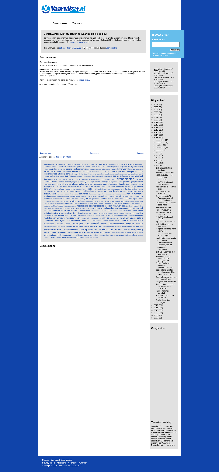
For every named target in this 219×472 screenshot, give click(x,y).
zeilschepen (71, 238)
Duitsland (139, 176)
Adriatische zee (78, 164)
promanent (127, 203)
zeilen (52, 237)
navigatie (84, 198)
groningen (47, 184)
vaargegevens (96, 218)
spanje (63, 213)
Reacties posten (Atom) (61, 157)
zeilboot (46, 238)
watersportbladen (71, 230)
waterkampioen (108, 226)
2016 (156, 130)
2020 (156, 120)
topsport (97, 215)
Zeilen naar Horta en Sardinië (164, 169)
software (56, 213)
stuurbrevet (123, 213)
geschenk (81, 182)
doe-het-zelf (118, 176)
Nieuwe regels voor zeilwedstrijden (163, 192)
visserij (63, 226)
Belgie (54, 169)
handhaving (124, 184)
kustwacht (60, 194)
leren (76, 194)
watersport (138, 226)
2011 (156, 308)
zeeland (95, 235)
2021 (156, 117)
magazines (110, 194)
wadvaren (79, 226)
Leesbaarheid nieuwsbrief (161, 248)
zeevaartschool (122, 235)
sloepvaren (127, 211)
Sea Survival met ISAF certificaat (165, 297)
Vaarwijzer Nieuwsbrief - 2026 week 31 (164, 78)
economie (63, 179)
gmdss (109, 182)
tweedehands (122, 215)
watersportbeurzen (52, 229)
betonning (106, 169)
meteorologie (99, 196)
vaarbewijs (60, 218)
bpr (67, 174)
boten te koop (59, 174)
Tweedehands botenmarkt (161, 179)
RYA (79, 208)
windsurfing (139, 232)
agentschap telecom (96, 164)
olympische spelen (50, 201)
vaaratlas (139, 215)
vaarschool (96, 220)
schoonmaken (96, 211)
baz (104, 167)
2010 (156, 310)
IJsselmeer (63, 186)
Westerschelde (110, 232)
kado (122, 189)
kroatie (140, 191)
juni (157, 155)
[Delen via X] (92, 48)
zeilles (64, 238)
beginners (123, 167)
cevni (141, 174)
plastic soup (54, 203)
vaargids (105, 218)
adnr (69, 164)
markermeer (61, 196)
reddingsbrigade (57, 206)
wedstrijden (80, 232)
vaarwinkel (92, 223)
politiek (94, 203)
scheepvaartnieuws (70, 210)
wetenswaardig (121, 232)
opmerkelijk (116, 201)
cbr (129, 174)
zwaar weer (94, 238)
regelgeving (82, 206)
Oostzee (108, 201)
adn (65, 164)
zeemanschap (104, 235)
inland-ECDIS (80, 186)
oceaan (140, 199)
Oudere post (142, 153)
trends (103, 215)
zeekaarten (86, 235)
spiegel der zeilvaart (74, 213)
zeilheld (58, 238)
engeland (100, 179)
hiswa (140, 184)
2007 (156, 318)
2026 (156, 105)
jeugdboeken (80, 189)
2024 (156, 110)
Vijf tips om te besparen (165, 222)
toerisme (83, 215)
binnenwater (67, 172)
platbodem (62, 203)
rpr (77, 208)
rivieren (59, 208)
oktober (159, 145)
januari (159, 303)
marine (53, 196)
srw (90, 213)
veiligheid (130, 223)
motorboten (48, 199)
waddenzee (70, 226)
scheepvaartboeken (52, 211)
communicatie (49, 176)
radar (140, 203)
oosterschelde (99, 201)
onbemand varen (63, 201)
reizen (109, 206)
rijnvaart (136, 206)
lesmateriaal (83, 194)
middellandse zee (111, 196)
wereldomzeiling (97, 232)
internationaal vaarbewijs (114, 187)
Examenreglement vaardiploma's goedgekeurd (163, 259)
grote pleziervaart (110, 184)
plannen (46, 203)
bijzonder (114, 169)
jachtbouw (138, 187)
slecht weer (117, 211)
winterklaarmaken (62, 235)
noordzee (124, 199)
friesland (68, 182)
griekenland (138, 182)
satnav (92, 208)
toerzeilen (90, 215)
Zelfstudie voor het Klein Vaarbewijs (165, 253)
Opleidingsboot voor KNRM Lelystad (164, 234)
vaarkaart (124, 218)
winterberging (49, 235)
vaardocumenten (73, 218)
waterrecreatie (127, 226)
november (160, 143)
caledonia (108, 174)
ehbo (69, 179)
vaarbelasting (49, 218)
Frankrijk (61, 182)
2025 (156, 107)
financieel (48, 182)
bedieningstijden (113, 167)
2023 (156, 112)
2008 (156, 315)
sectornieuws (107, 211)
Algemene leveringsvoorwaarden (72, 463)
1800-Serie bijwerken (164, 175)
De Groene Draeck (163, 275)
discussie (109, 176)
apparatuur (139, 164)
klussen (123, 191)
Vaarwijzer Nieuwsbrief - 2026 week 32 (164, 74)
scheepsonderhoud (124, 208)
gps (132, 182)
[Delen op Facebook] (95, 48)
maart (158, 163)
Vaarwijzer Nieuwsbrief (165, 173)
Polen (85, 203)
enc (94, 179)
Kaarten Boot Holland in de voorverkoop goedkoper (165, 286)
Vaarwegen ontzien (163, 207)
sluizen (134, 211)
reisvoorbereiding (97, 206)
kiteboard (72, 191)
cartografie (116, 174)
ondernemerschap (87, 201)
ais (107, 164)
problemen (107, 203)
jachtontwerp (70, 189)
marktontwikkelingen (72, 196)
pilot (141, 201)
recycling (47, 206)
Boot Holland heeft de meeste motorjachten (165, 271)
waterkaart (97, 226)
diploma (103, 176)
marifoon (47, 196)
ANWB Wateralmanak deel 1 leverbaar (164, 183)
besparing (99, 169)
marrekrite (84, 196)
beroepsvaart (90, 169)
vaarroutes (86, 220)
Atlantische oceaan (51, 167)
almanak (112, 164)
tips (66, 215)
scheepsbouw (110, 208)
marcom (129, 194)
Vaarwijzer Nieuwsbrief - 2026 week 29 (164, 87)
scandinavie (99, 208)
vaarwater (59, 224)
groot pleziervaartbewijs (77, 184)
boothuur (139, 172)
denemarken (87, 176)
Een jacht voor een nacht (166, 282)
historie (133, 184)
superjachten (137, 213)
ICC (54, 186)
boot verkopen (128, 172)
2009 (156, 313)
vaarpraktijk (48, 220)
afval (86, 164)
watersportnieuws (110, 229)
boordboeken (97, 172)
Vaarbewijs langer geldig (166, 238)
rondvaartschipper (69, 208)
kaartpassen (115, 189)
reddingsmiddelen (70, 206)
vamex (104, 223)
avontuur (99, 167)
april (158, 160)
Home (45, 23)
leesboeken (69, 194)
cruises (56, 176)
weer (88, 232)
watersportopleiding (133, 229)
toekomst (76, 215)
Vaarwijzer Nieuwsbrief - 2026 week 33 (164, 70)
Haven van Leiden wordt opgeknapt (165, 204)
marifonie (138, 194)
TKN (70, 215)
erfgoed (107, 179)
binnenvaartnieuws (52, 171)
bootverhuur (48, 174)
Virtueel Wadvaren (163, 210)
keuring (140, 189)
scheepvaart (138, 208)
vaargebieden (85, 218)
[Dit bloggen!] (89, 48)
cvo (66, 176)
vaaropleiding (111, 48)
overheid (124, 201)
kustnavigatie (50, 194)
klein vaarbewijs (111, 191)
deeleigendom (77, 176)
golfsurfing (126, 182)
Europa (113, 179)
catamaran (124, 174)
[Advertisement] (74, 253)
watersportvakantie (51, 232)
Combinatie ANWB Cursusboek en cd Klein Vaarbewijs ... (164, 198)
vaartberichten (114, 220)
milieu (121, 196)
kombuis (134, 191)
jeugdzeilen (91, 189)
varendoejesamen (116, 224)
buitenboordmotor (90, 174)
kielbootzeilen (48, 191)
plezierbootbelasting (74, 203)
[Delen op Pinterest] (98, 48)
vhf (59, 226)
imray (72, 186)
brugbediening (79, 174)
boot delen (107, 172)
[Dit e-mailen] (87, 48)
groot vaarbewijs (95, 184)
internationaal (99, 186)
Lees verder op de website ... (80, 42)
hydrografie (48, 187)
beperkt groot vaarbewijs (76, 169)
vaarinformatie (114, 218)
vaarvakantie (49, 224)
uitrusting (131, 215)
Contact (77, 23)
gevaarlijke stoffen (99, 182)
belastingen (48, 169)
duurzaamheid (49, 179)
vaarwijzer (78, 223)
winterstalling (75, 235)
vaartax (105, 220)
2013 (156, 138)
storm (108, 213)
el (72, 179)
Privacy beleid (48, 463)
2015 (156, 132)
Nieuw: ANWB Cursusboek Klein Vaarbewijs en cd (164, 243)
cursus (62, 176)
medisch (91, 196)
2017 (156, 127)
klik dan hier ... (84, 80)
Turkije (114, 215)
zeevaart (113, 235)
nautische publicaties (72, 199)
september (160, 148)
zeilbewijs (139, 235)
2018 (156, 125)
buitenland (100, 174)
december (160, 140)
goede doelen (117, 182)
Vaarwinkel (60, 23)
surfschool (53, 215)
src (84, 213)
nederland (100, 199)
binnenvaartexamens (135, 169)
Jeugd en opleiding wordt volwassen (166, 230)
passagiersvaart (133, 201)
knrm (129, 191)
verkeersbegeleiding (51, 226)
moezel (126, 196)
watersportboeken (88, 229)
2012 (156, 305)
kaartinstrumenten (103, 189)
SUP (130, 213)
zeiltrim (87, 238)
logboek (100, 194)
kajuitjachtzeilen (131, 189)
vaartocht (124, 220)
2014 (156, 135)
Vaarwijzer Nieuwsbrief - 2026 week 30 (164, 83)
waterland (118, 226)
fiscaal (54, 182)
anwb (126, 164)
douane (126, 176)
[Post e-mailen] (84, 48)
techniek (61, 215)
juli (157, 153)
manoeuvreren (120, 194)
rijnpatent (128, 206)
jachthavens (48, 189)
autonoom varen (89, 167)
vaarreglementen (73, 220)
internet (127, 186)
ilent (69, 186)
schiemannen (85, 211)
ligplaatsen (93, 194)
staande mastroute (98, 213)
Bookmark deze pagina (61, 460)
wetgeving (130, 232)
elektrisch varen (87, 179)
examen (139, 179)
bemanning (62, 169)
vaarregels (60, 220)
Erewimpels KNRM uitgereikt (163, 213)
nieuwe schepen (114, 199)
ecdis (58, 179)
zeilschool (80, 238)
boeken (75, 172)
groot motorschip (59, 184)
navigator (92, 199)
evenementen (125, 178)
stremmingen (114, 213)
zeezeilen (132, 235)
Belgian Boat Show (163, 300)
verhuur (139, 224)
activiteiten (59, 164)
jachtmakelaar (60, 189)
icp (58, 186)
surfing (46, 215)
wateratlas (88, 226)
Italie (132, 186)
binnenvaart (122, 169)
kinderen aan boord (61, 191)
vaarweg (68, 224)
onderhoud (75, 201)
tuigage (108, 215)
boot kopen (116, 172)
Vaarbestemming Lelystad (162, 292)
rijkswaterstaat (119, 206)
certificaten (135, 174)
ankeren (120, 164)
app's (132, 164)
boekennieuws (85, 172)
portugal (100, 203)
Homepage (94, 153)
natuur (61, 199)
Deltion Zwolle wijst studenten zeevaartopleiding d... (165, 265)
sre (87, 213)
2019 (156, 122)
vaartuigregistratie (136, 220)
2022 (156, 115)
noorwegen (133, 199)
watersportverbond (67, 232)
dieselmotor (96, 176)
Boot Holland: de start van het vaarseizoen (166, 278)
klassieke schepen (94, 191)
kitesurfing (80, 191)
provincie (135, 203)
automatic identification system (70, 167)
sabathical (85, 208)
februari (159, 165)
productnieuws (117, 203)
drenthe (132, 176)
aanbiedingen (49, 164)
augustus (160, 150)
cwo (70, 176)
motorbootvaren (136, 196)
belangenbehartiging (135, 167)
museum (56, 199)
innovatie (89, 186)
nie (106, 199)
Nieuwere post (45, 153)
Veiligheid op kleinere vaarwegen (164, 225)
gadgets (74, 182)
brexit (71, 174)
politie (90, 203)
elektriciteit (77, 179)
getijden (88, 182)
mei (157, 158)
